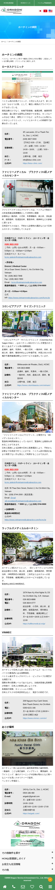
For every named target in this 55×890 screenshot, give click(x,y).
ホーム (3, 41)
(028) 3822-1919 (11, 244)
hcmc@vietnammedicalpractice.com (26, 282)
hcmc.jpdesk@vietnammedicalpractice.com (23, 257)
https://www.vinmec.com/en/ (35, 718)
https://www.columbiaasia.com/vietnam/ (33, 385)
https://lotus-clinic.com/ (32, 163)
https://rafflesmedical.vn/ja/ (34, 624)
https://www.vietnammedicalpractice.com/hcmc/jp (29, 298)
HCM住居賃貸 (8, 3)
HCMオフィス (25, 3)
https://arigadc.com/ (31, 813)
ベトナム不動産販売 (45, 3)
